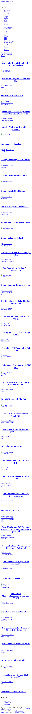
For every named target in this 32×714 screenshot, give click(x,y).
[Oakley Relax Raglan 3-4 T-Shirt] (7, 151)
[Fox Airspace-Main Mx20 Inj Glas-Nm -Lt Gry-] (7, 375)
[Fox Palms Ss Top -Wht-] (7, 438)
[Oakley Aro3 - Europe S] (7, 570)
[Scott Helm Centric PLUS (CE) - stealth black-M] (7, 56)
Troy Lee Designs (9, 41)
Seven (5, 30)
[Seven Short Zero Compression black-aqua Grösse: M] (7, 538)
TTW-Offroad (8, 42)
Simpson (6, 36)
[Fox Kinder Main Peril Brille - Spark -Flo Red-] (7, 422)
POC (5, 25)
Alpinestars (7, 13)
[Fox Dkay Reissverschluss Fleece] (7, 603)
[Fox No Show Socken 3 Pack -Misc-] (7, 469)
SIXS (5, 38)
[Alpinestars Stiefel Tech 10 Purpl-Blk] (7, 245)
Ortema (6, 24)
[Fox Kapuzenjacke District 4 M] (7, 198)
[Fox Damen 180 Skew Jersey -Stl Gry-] (7, 636)
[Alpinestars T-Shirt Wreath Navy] (7, 214)
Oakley (6, 21)
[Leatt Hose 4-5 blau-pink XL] (7, 683)
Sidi (5, 35)
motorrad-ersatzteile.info (18, 712)
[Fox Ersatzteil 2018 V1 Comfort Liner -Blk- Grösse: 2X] (7, 620)
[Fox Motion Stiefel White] (7, 87)
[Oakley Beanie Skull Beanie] (7, 183)
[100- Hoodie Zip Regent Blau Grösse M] (7, 554)
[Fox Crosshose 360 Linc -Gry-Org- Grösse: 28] (7, 486)
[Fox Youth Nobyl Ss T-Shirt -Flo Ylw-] (7, 71)
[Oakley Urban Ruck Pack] (7, 229)
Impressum (7, 704)
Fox (5, 15)
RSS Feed (7, 701)
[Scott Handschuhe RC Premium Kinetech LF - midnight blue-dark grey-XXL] (7, 521)
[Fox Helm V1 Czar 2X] (7, 502)
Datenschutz (7, 702)
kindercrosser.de (5, 712)
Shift (5, 31)
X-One (6, 44)
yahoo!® (8, 709)
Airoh (5, 11)
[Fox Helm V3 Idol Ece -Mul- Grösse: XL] (7, 668)
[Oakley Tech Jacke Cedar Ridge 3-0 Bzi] (7, 325)
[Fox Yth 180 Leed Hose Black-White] (7, 309)
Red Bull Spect (8, 27)
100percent (7, 10)
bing (2, 709)
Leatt (5, 19)
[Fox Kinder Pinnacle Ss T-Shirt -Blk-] (7, 453)
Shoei (5, 33)
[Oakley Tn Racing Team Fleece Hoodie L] (7, 120)
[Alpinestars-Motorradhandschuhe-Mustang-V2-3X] (7, 587)
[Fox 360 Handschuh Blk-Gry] (7, 391)
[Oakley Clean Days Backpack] (7, 167)
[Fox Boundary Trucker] (7, 135)
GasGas (6, 18)
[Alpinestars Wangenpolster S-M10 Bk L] (7, 358)
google (28, 708)
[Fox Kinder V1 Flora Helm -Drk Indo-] (7, 341)
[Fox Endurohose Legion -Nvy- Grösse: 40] (7, 261)
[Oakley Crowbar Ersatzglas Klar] (7, 276)
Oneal (5, 22)
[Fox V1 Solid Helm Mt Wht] (7, 652)
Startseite (6, 47)
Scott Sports (7, 28)
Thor (5, 39)
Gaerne (6, 16)
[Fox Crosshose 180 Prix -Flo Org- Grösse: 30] (7, 294)
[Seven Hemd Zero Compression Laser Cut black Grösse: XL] (7, 104)
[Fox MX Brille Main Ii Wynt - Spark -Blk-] (7, 406)
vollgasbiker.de (19, 711)
